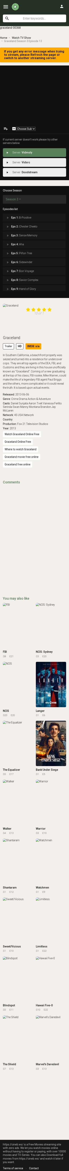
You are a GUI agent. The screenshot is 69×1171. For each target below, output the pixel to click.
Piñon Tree (19, 253)
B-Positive (18, 218)
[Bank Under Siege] (51, 743)
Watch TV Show (21, 37)
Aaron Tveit (35, 403)
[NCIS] (18, 684)
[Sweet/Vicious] (18, 920)
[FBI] (18, 625)
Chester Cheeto (21, 227)
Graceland (11, 337)
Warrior (41, 828)
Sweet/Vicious (12, 946)
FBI (5, 651)
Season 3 (12, 199)
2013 (13, 428)
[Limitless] (51, 920)
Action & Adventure (39, 398)
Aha (15, 244)
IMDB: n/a (33, 346)
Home (3, 37)
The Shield (9, 1064)
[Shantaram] (18, 861)
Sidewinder (19, 262)
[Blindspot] (18, 979)
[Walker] (18, 802)
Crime (14, 398)
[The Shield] (18, 1038)
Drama (23, 398)
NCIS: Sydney (44, 651)
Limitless (41, 946)
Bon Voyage (20, 271)
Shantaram (10, 887)
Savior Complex (22, 280)
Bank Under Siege (47, 769)
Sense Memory (21, 236)
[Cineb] (15, 7)
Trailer (8, 346)
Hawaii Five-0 (44, 1005)
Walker (7, 828)
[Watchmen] (51, 861)
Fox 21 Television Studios (32, 423)
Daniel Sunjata (19, 403)
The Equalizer (11, 769)
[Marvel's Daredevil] (51, 1038)
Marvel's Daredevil (47, 1064)
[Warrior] (51, 802)
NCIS (6, 710)
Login (61, 6)
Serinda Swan (11, 406)
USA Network (26, 415)
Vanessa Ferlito (52, 403)
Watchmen (42, 887)
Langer (40, 710)
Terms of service (13, 1168)
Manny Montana (30, 406)
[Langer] (51, 684)
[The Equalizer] (18, 743)
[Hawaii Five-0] (51, 979)
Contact (34, 1168)
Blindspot (9, 1005)
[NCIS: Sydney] (51, 625)
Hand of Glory (21, 289)
